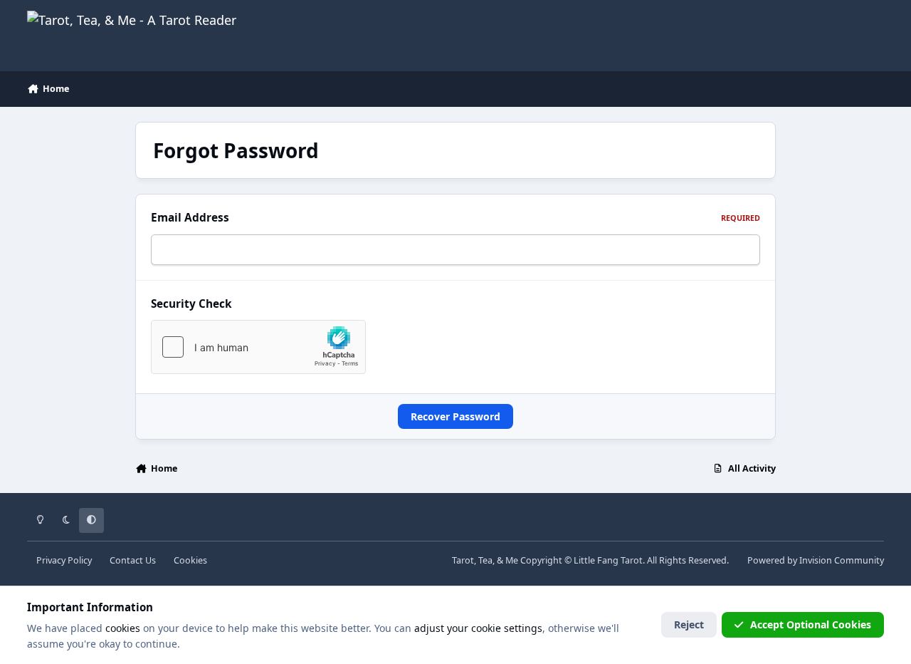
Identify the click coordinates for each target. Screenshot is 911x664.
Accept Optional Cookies (810, 624)
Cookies (190, 560)
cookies (122, 628)
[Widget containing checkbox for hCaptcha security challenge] (258, 347)
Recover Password (455, 416)
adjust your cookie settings (478, 628)
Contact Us (133, 560)
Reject (689, 624)
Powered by (815, 560)
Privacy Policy (64, 560)
